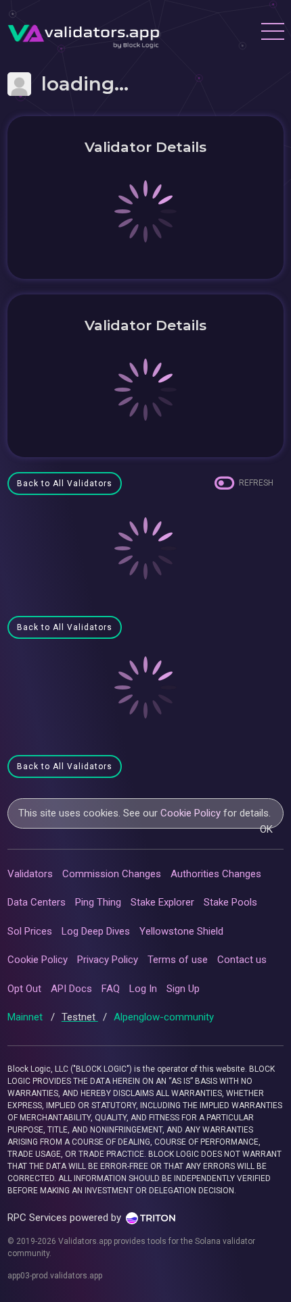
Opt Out (24, 989)
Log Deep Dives (96, 931)
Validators (30, 874)
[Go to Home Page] (83, 33)
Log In (143, 989)
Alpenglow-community (164, 1017)
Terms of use (178, 960)
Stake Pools (230, 902)
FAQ (111, 989)
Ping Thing (98, 902)
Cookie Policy (190, 813)
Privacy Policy (107, 960)
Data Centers (36, 902)
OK (266, 829)
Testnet (80, 1017)
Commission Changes (111, 874)
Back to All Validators (64, 483)
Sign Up (183, 989)
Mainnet (26, 1017)
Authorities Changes (216, 874)
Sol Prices (29, 931)
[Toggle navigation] (272, 33)
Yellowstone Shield (181, 931)
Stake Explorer (162, 902)
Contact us (242, 960)
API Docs (71, 989)
